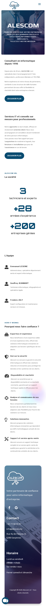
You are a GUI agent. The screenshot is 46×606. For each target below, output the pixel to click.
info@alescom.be (14, 529)
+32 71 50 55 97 (13, 524)
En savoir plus (14, 99)
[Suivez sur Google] (16, 508)
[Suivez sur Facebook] (9, 508)
